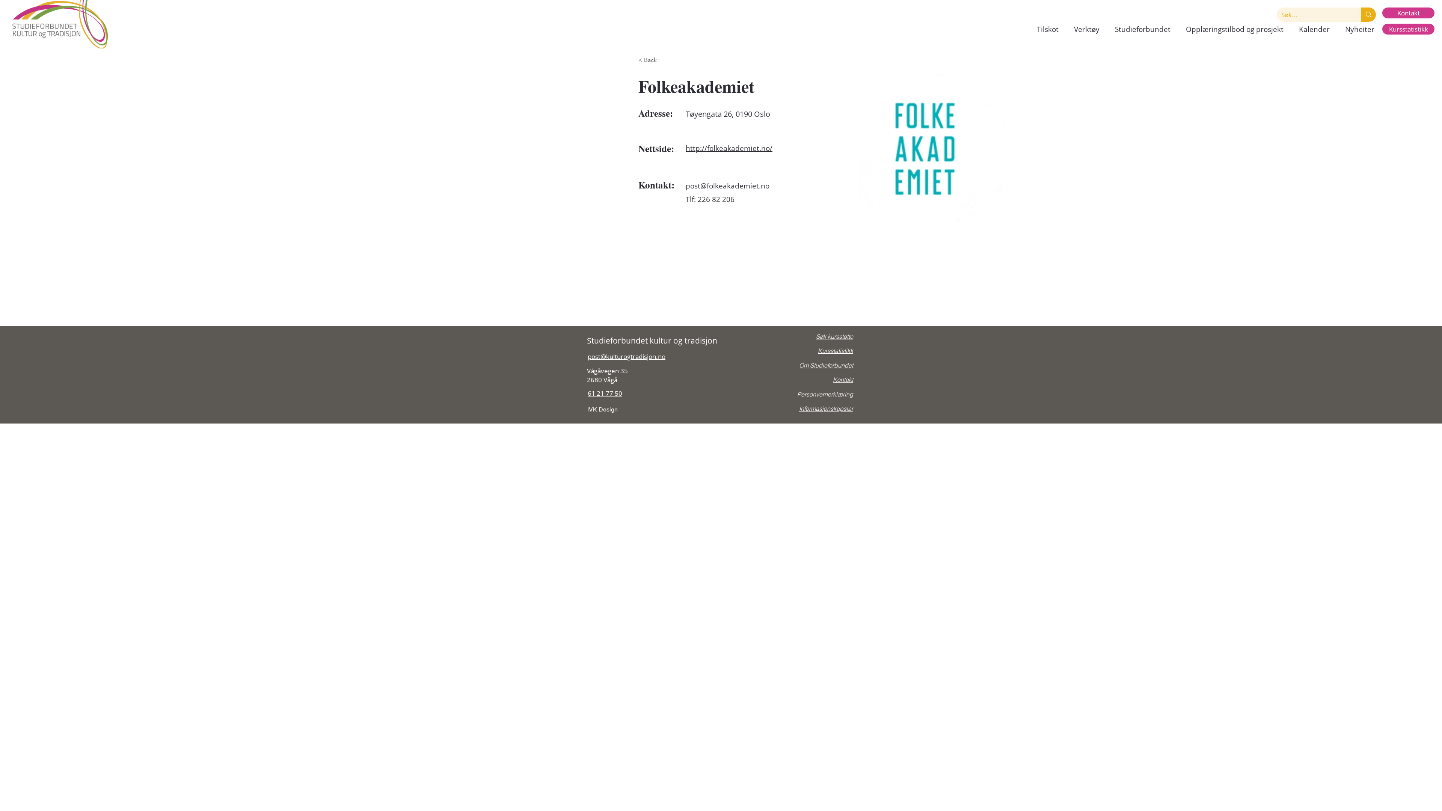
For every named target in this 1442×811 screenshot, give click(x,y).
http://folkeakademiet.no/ (729, 148)
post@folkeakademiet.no (727, 186)
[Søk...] (1368, 15)
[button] (1047, 29)
